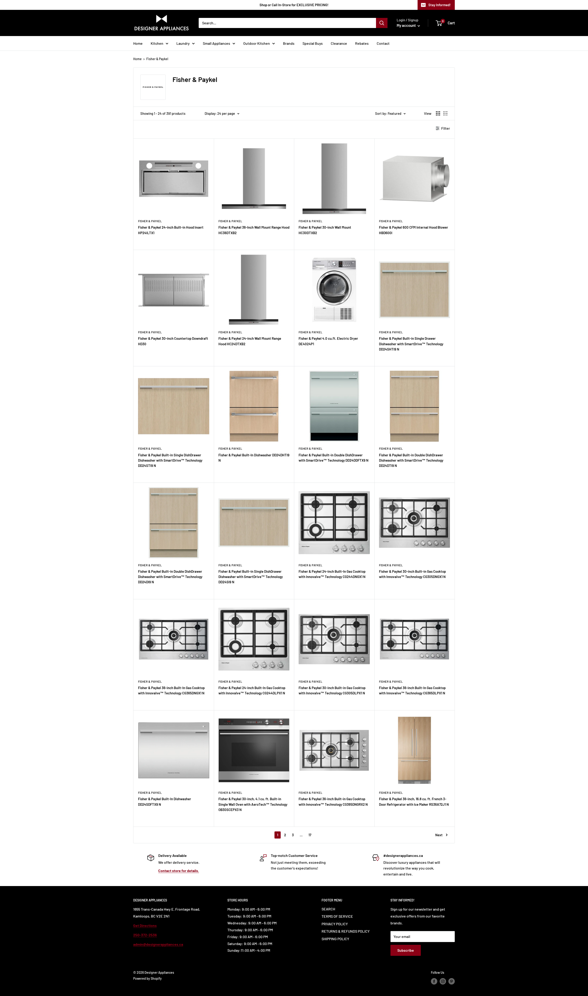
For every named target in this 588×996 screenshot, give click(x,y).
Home (138, 43)
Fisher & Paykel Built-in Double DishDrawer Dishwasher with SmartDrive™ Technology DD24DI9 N (170, 576)
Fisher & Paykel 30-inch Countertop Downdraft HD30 (173, 341)
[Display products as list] (446, 113)
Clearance (339, 43)
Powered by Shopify (147, 978)
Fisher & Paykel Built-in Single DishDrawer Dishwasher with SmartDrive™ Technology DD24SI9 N (250, 576)
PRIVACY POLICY (335, 924)
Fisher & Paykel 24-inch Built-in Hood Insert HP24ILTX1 (171, 230)
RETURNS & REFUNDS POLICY (346, 931)
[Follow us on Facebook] (434, 981)
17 (309, 835)
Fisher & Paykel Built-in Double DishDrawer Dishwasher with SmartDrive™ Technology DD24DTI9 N (411, 460)
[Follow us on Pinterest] (451, 981)
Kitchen (157, 43)
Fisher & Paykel (157, 59)
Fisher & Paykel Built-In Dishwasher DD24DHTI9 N (253, 457)
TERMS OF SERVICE (337, 916)
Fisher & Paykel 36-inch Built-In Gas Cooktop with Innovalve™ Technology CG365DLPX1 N (412, 690)
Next (439, 835)
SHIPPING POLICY (335, 939)
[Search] (381, 23)
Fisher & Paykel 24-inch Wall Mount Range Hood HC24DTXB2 (249, 341)
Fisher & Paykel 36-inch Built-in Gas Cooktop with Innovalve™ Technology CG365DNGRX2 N (333, 801)
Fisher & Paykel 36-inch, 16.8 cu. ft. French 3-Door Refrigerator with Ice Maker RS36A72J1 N (414, 801)
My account (406, 25)
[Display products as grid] (438, 113)
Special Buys (312, 43)
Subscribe (405, 950)
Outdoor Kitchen (256, 43)
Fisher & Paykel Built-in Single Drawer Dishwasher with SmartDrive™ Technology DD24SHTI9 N (411, 343)
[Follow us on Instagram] (443, 981)
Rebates (362, 43)
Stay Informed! (439, 5)
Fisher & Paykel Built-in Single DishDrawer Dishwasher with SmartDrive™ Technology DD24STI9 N (170, 460)
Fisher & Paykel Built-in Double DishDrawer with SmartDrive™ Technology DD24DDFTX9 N (333, 457)
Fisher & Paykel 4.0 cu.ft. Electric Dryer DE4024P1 (328, 341)
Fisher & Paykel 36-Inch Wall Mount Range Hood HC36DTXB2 (253, 230)
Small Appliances (216, 43)
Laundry (183, 43)
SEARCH (328, 909)
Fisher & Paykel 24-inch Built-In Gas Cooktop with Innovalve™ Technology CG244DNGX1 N (332, 574)
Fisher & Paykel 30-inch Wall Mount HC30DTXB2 (325, 230)
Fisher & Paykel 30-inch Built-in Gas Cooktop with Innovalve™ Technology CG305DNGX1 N (412, 574)
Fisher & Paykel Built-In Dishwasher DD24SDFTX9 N (164, 801)
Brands (288, 43)
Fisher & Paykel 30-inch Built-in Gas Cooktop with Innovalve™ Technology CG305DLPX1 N (332, 690)
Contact (383, 43)
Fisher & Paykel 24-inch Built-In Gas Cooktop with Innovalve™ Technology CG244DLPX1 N (251, 690)
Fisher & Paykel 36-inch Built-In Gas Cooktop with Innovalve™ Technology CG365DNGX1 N (171, 690)
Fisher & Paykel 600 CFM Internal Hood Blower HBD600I (413, 230)
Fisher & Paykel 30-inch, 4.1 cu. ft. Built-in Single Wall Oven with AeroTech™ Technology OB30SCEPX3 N (252, 804)
